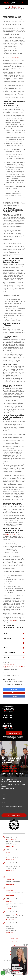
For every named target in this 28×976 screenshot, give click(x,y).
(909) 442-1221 (10, 919)
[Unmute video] (19, 958)
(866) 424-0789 (10, 846)
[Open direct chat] (24, 945)
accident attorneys (15, 57)
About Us (14, 941)
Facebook (14, 696)
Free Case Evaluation (14, 815)
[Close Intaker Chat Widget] (27, 945)
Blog (14, 945)
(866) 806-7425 (14, 7)
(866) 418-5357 (10, 884)
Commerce (13, 620)
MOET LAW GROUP (8, 665)
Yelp (15, 692)
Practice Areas (14, 938)
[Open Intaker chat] (13, 975)
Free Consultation (14, 733)
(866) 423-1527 (10, 859)
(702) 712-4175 (10, 908)
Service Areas (14, 944)
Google (15, 689)
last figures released (10, 534)
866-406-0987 (16, 773)
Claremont (11, 622)
